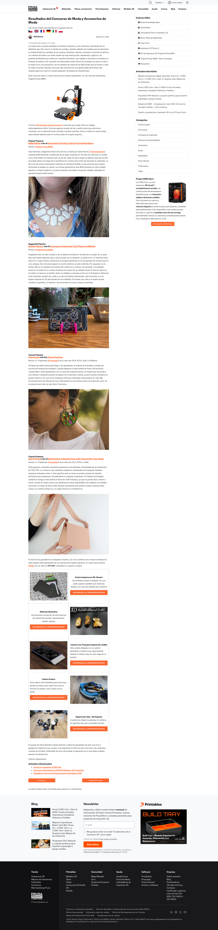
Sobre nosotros (174, 876)
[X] (180, 912)
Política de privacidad (74, 912)
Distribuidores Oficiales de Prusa (175, 883)
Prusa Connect (148, 882)
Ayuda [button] (154, 9)
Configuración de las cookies (108, 915)
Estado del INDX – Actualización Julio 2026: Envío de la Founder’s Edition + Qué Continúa (161, 105)
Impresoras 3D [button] (50, 8)
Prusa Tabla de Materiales (151, 38)
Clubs (68, 882)
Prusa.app (146, 879)
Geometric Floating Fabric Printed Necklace (70, 143)
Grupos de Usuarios (100, 882)
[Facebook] (171, 912)
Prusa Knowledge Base (150, 22)
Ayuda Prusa (122, 876)
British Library (35, 246)
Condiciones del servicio (111, 852)
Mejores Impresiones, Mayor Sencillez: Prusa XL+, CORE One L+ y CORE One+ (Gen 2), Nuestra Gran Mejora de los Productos (162, 79)
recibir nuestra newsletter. (108, 839)
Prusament (53, 360)
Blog (169, 879)
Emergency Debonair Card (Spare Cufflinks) (73, 246)
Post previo (42, 780)
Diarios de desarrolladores (149, 140)
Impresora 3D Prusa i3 (149, 48)
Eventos (94, 885)
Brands (69, 890)
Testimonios (143, 166)
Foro (93, 879)
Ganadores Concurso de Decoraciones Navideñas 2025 (57, 773)
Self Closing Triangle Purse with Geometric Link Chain (76, 458)
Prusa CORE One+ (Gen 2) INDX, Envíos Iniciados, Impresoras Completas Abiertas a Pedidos (159, 89)
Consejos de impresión (147, 135)
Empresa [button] (182, 9)
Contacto (171, 888)
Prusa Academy (123, 879)
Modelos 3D (71, 876)
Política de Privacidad (91, 852)
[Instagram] (176, 912)
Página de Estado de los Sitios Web (80, 915)
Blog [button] (173, 9)
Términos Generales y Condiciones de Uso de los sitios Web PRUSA (123, 909)
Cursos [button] (164, 9)
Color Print (144, 43)
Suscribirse (93, 844)
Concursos (142, 130)
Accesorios (36, 885)
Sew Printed (34, 458)
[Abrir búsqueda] (150, 2)
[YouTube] (185, 912)
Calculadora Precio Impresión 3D (154, 32)
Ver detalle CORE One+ (163, 224)
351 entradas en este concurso (49, 125)
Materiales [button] (66, 9)
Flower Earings (55, 356)
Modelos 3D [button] (129, 9)
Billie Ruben (34, 143)
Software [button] (116, 9)
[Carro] (187, 2)
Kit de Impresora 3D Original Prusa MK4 (157, 53)
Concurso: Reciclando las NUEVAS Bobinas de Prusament (58, 770)
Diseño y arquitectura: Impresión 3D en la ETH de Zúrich (162, 112)
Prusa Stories (143, 161)
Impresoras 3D (38, 876)
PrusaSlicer (147, 876)
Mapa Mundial (97, 876)
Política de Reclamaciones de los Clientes (128, 912)
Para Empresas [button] (102, 9)
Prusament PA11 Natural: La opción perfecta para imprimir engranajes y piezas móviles (162, 97)
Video (140, 171)
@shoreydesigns (97, 151)
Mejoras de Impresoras (41, 879)
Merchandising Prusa (40, 888)
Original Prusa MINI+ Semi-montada (156, 58)
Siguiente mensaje (95, 780)
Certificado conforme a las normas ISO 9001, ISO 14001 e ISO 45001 (176, 894)
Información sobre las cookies (97, 912)
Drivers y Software (150, 885)
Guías (140, 150)
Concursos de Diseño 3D (75, 886)
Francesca (33, 356)
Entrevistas (142, 145)
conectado (52, 789)
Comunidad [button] (143, 9)
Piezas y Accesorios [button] (83, 9)
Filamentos (36, 882)
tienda (31, 566)
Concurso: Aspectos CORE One (47, 767)
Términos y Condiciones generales (79, 909)
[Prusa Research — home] (32, 8)
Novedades (142, 155)
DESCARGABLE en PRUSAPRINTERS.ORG (89, 592)
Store (68, 879)
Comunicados (144, 124)
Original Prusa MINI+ (44, 146)
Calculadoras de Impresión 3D (123, 883)
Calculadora (145, 27)
